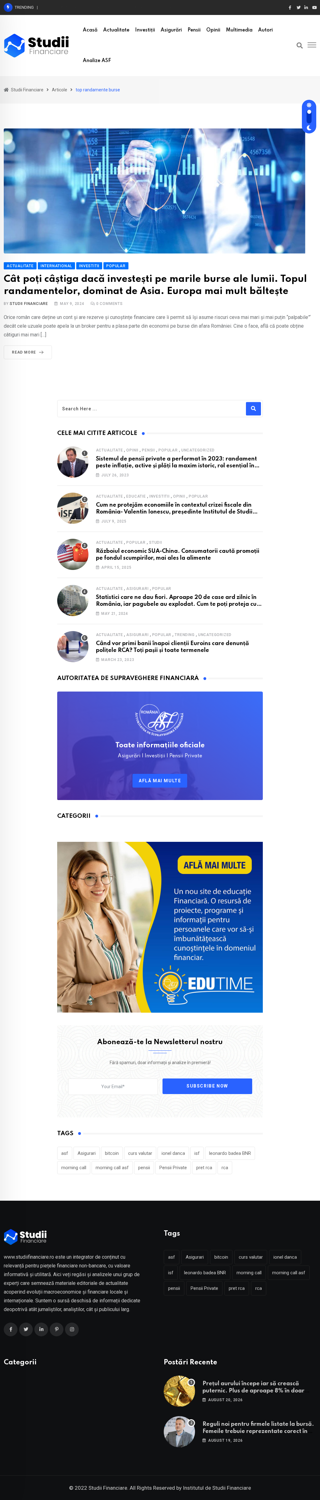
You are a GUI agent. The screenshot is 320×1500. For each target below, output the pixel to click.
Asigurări (171, 30)
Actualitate (116, 30)
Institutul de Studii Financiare (217, 1488)
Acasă (90, 30)
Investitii (159, 496)
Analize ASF (97, 60)
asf (64, 1153)
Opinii (213, 30)
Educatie (136, 496)
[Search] (300, 45)
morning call (73, 1167)
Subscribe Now (207, 1085)
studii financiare (29, 303)
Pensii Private (173, 1167)
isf (197, 1153)
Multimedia (239, 30)
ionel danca (173, 1153)
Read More (24, 352)
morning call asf (112, 1167)
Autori (265, 30)
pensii (144, 1167)
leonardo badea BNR (230, 1153)
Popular (168, 450)
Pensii (194, 30)
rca (225, 1167)
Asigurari (137, 588)
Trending (184, 635)
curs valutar (140, 1153)
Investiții (145, 30)
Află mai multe (160, 780)
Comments (109, 303)
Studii (155, 542)
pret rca (204, 1167)
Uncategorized (198, 450)
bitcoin (112, 1153)
